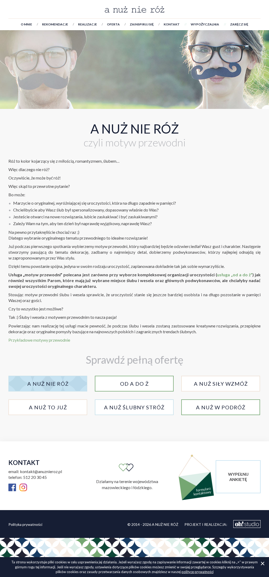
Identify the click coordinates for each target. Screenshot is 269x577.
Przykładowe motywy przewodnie (39, 339)
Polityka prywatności (25, 524)
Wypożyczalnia (205, 24)
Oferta (113, 24)
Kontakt (172, 24)
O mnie (26, 24)
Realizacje (87, 24)
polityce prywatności (198, 572)
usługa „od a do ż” (234, 274)
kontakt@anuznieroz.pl (41, 471)
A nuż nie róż (134, 128)
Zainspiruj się (142, 24)
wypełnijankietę (238, 477)
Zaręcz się (239, 24)
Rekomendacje (55, 24)
